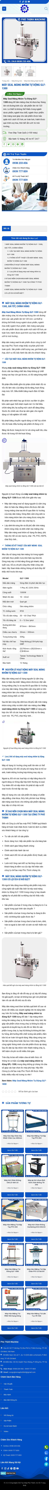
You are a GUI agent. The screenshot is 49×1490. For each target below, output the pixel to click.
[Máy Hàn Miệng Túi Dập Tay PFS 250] (36, 1121)
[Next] (43, 40)
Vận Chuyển (8, 1384)
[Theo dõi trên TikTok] (23, 2)
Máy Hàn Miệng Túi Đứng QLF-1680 (12, 1270)
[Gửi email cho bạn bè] (13, 145)
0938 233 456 (20, 163)
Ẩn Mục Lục (32, 238)
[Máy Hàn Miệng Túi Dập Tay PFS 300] (12, 1210)
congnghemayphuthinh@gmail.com (22, 1372)
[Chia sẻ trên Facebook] (4, 145)
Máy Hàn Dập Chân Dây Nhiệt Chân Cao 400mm (12, 1137)
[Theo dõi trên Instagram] (5, 1468)
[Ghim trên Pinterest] (18, 145)
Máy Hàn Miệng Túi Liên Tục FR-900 (36, 1315)
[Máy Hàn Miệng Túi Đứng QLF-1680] (12, 1254)
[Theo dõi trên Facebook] (20, 2)
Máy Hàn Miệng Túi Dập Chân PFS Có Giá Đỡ (36, 1270)
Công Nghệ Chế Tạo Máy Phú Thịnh (22, 1483)
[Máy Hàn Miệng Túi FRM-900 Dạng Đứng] (12, 1299)
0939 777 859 (20, 171)
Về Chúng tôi (8, 1415)
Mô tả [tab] (6, 228)
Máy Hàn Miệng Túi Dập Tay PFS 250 (36, 1137)
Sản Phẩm (7, 1421)
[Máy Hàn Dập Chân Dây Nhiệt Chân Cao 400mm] (12, 1121)
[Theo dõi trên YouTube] (29, 2)
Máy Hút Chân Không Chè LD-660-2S (12, 1181)
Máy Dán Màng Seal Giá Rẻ (33, 81)
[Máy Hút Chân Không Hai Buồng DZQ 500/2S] (36, 1210)
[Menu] (4, 9)
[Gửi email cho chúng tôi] (26, 2)
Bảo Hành (7, 1395)
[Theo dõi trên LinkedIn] (14, 1468)
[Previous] (6, 40)
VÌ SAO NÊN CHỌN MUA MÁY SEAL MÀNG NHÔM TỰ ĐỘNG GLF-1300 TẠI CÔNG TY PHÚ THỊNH (23, 282)
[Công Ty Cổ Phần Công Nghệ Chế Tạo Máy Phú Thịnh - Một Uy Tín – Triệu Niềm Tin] (24, 9)
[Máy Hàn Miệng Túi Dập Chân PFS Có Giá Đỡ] (36, 1254)
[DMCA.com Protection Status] (8, 1473)
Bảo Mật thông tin (10, 1400)
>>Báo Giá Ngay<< (15, 94)
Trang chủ (5, 81)
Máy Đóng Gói (17, 81)
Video (6, 1431)
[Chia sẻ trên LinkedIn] (22, 145)
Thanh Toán (8, 1389)
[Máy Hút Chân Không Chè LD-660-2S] (12, 1165)
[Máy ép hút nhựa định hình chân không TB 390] (36, 1165)
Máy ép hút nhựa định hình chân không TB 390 (36, 1182)
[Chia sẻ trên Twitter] (9, 145)
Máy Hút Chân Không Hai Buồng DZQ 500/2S (36, 1226)
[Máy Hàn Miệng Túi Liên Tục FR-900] (36, 1299)
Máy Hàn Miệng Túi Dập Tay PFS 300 (12, 1226)
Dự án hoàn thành (10, 1426)
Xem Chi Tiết (12, 1150)
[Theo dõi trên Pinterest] (11, 1468)
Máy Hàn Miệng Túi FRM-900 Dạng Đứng (12, 1315)
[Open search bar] (46, 8)
